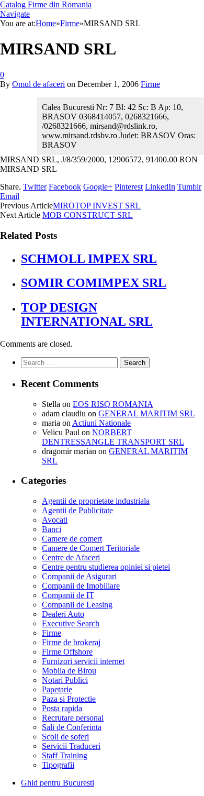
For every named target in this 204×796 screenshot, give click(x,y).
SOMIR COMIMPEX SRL (93, 283)
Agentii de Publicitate (77, 510)
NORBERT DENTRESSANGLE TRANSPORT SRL (113, 437)
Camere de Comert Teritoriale (91, 548)
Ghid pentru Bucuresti (57, 782)
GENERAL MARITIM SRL (146, 413)
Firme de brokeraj (71, 642)
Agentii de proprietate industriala (96, 500)
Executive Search (70, 623)
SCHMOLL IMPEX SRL (89, 259)
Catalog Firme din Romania (46, 4)
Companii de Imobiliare (81, 585)
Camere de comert (72, 538)
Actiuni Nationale (101, 422)
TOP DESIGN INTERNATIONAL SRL (87, 314)
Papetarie (57, 689)
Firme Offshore (67, 651)
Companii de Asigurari (79, 576)
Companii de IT (68, 595)
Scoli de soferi (65, 736)
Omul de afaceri (38, 84)
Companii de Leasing (77, 604)
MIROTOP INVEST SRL (97, 205)
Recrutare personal (73, 717)
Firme (150, 84)
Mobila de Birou (69, 670)
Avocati (54, 519)
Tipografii (58, 764)
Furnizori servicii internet (83, 661)
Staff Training (64, 755)
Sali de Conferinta (71, 727)
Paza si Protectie (69, 698)
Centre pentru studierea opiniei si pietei (106, 566)
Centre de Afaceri (71, 557)
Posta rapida (62, 708)
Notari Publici (65, 680)
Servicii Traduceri (71, 746)
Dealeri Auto (63, 614)
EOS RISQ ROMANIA (113, 404)
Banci (51, 529)
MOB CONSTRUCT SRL (87, 215)
